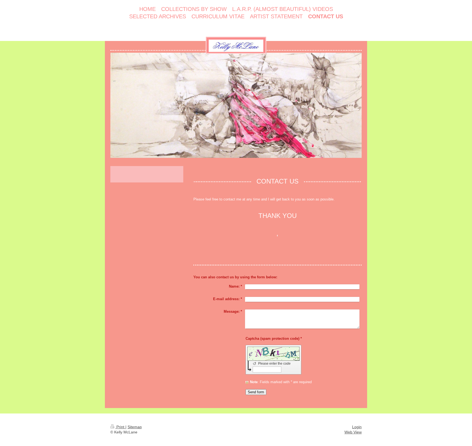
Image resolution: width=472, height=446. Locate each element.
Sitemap (135, 427)
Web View (353, 432)
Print (120, 427)
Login (357, 427)
